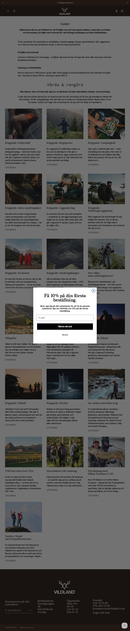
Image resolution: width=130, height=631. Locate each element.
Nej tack (65, 335)
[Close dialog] (93, 291)
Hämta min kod (65, 326)
